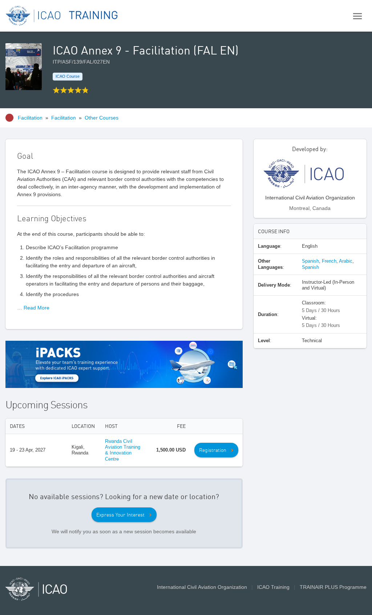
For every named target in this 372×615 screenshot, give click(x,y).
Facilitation (30, 118)
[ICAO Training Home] (62, 16)
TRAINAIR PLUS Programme (333, 587)
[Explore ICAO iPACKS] (124, 364)
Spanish (310, 261)
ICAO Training (273, 587)
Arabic (345, 261)
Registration (212, 450)
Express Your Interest (120, 514)
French (329, 261)
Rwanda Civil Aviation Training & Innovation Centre (122, 450)
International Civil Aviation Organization (202, 587)
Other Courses (101, 118)
